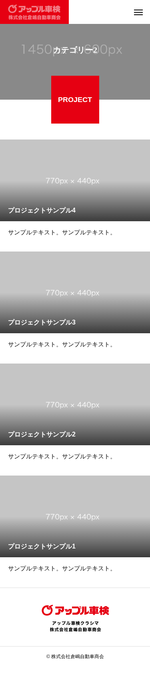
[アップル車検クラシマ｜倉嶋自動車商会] (34, 12)
